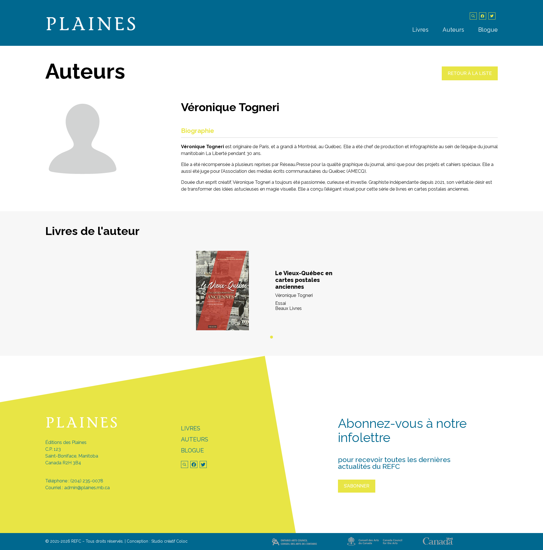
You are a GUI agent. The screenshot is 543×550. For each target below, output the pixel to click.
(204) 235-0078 (86, 481)
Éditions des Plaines (66, 442)
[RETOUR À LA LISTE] (470, 78)
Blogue (488, 29)
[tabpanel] (271, 290)
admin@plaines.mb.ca (87, 487)
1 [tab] (271, 337)
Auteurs (453, 29)
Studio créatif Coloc (169, 541)
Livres (420, 29)
